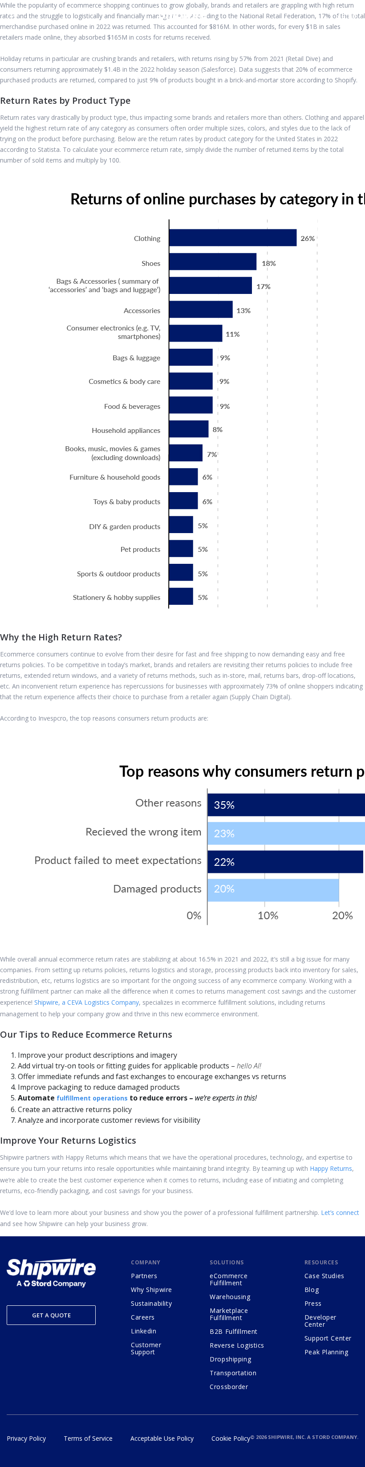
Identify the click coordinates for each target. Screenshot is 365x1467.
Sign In (346, 15)
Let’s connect (340, 1212)
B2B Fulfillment (234, 1331)
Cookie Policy (230, 1438)
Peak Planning (326, 1352)
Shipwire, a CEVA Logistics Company (86, 1002)
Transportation (233, 1373)
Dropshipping (230, 1359)
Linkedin (144, 1331)
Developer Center (320, 1320)
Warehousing (230, 1296)
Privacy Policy (26, 1438)
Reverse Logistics (237, 1345)
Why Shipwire (151, 1289)
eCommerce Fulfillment (228, 1279)
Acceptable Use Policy (162, 1438)
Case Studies (324, 1275)
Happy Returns (331, 1168)
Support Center (328, 1338)
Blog (311, 1289)
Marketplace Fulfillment (229, 1314)
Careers (143, 1317)
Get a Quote (51, 1315)
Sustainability (151, 1303)
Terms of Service (88, 1438)
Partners (144, 1275)
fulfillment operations (92, 1098)
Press (313, 1303)
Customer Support (146, 1348)
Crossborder (229, 1386)
